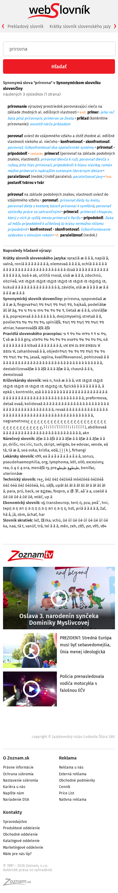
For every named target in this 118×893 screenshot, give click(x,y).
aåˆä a (85, 491)
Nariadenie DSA (16, 799)
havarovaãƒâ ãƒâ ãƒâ (32, 328)
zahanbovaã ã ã (31, 351)
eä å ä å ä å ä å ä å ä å (61, 456)
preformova (96, 398)
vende (96, 444)
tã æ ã (13, 450)
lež (36, 520)
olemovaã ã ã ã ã (65, 264)
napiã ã (101, 258)
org (44, 462)
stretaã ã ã (91, 316)
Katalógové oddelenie (21, 841)
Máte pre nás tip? (17, 854)
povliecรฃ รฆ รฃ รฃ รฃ (23, 322)
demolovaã (13, 374)
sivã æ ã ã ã (73, 275)
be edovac (80, 444)
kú (42, 485)
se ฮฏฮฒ (43, 491)
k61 (73, 462)
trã (40, 526)
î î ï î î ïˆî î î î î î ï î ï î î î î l (65, 427)
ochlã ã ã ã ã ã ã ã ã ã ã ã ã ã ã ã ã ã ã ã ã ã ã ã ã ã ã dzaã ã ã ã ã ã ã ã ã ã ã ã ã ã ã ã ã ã (55, 270)
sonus (87, 456)
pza (87, 502)
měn (64, 526)
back (29, 491)
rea (6, 467)
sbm (21, 514)
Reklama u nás (71, 767)
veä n (47, 380)
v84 (103, 526)
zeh (73, 526)
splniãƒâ (53, 322)
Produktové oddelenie (21, 828)
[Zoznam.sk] (19, 884)
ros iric (26, 444)
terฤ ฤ (76, 502)
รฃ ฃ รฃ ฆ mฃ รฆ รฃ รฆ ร (41, 310)
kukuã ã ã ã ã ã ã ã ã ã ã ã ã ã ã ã (31, 287)
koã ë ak (29, 275)
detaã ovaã (13, 403)
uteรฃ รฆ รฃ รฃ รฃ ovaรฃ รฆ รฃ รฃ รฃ (66, 339)
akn (86, 433)
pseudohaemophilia (21, 462)
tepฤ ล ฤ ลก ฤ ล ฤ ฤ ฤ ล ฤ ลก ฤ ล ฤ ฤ (34, 508)
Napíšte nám (13, 793)
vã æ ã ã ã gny (18, 339)
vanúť (30, 526)
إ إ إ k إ (65, 450)
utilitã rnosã (50, 275)
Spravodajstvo (15, 822)
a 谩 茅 (73, 491)
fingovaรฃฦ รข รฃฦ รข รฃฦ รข (44, 304)
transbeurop (57, 502)
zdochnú (93, 275)
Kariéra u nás (14, 787)
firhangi (79, 450)
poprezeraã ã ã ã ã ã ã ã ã (32, 316)
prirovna (71, 298)
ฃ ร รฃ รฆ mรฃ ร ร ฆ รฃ (84, 333)
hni (105, 502)
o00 (81, 462)
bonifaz (87, 467)
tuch (38, 444)
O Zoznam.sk (16, 758)
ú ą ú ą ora (20, 467)
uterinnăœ (12, 473)
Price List (66, 793)
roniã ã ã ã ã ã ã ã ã (31, 264)
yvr (88, 526)
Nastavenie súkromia (20, 780)
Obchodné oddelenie (20, 834)
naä (12, 526)
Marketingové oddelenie (23, 847)
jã (14, 514)
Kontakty (12, 812)
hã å (7, 514)
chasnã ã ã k (82, 369)
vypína (47, 357)
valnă (8, 264)
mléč (38, 497)
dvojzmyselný (68, 316)
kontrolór (24, 392)
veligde (62, 444)
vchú (56, 520)
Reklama (68, 758)
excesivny (94, 462)
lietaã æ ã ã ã (78, 310)
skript (49, 444)
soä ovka (29, 450)
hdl (71, 508)
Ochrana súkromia (18, 774)
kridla (44, 450)
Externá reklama (73, 774)
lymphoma (58, 462)
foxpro (59, 491)
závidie (67, 287)
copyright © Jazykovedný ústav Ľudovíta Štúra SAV (73, 737)
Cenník (64, 787)
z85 (81, 526)
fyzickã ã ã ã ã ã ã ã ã (82, 386)
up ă (48, 497)
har (42, 514)
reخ (40, 479)
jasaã (34, 357)
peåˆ (96, 502)
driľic (13, 444)
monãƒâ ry (40, 467)
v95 (96, 526)
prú (20, 491)
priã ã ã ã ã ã (87, 508)
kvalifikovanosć (68, 357)
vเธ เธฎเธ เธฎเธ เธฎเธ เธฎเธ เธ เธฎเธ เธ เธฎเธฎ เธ (62, 281)
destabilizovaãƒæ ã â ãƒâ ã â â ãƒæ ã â (36, 369)
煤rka (46, 520)
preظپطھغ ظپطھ (65, 467)
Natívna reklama (73, 799)
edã (54, 450)
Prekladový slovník (26, 26)
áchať (32, 514)
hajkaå (80, 304)
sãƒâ (50, 485)
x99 (38, 456)
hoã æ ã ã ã (64, 380)
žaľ (102, 508)
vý (42, 502)
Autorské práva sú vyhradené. (28, 870)
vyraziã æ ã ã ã (80, 258)
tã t (21, 526)
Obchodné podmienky (77, 780)
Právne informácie (18, 767)
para (11, 491)
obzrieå (10, 281)
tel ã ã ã (51, 526)
